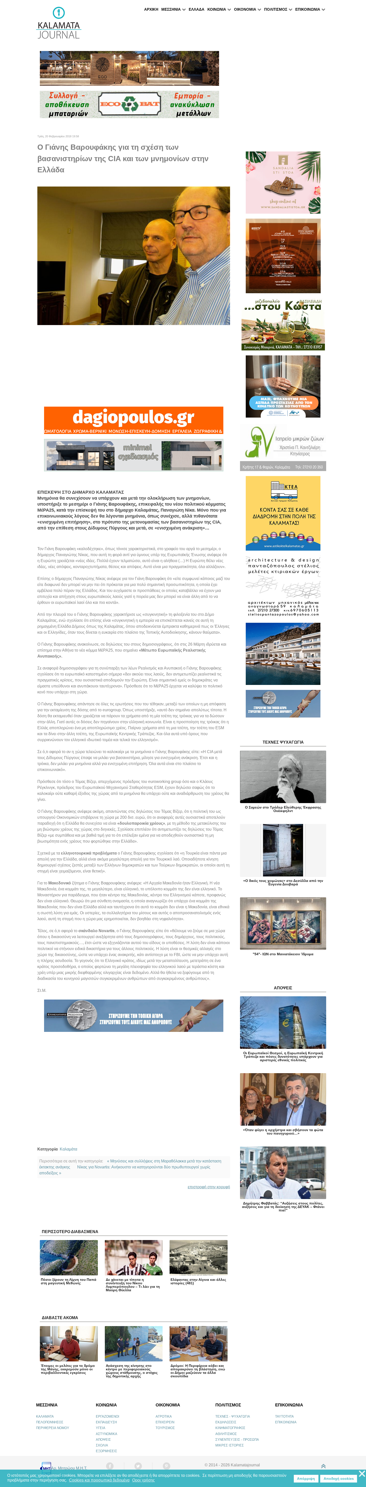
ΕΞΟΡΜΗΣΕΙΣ (106, 1451)
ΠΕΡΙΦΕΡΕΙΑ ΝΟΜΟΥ (52, 1428)
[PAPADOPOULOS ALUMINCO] (133, 457)
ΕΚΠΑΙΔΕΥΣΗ (106, 1422)
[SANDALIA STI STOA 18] (283, 185)
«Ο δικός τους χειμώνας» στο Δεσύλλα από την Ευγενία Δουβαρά (283, 882)
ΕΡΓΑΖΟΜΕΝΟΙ (107, 1416)
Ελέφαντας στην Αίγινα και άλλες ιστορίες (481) (198, 1281)
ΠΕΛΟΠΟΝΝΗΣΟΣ (49, 1422)
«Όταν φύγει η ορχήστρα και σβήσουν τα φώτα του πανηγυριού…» (283, 1131)
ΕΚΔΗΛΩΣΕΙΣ (225, 1422)
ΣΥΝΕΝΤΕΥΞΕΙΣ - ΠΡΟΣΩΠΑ (237, 1439)
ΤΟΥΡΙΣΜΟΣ (165, 1428)
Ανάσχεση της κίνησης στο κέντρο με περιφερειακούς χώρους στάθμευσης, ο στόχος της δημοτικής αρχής (132, 1371)
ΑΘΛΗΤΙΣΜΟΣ (226, 1434)
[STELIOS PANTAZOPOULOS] (283, 589)
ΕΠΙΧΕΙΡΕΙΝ (165, 1422)
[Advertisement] (133, 366)
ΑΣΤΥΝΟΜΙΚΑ (106, 1434)
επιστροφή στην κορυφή (209, 1187)
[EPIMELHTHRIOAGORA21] (283, 706)
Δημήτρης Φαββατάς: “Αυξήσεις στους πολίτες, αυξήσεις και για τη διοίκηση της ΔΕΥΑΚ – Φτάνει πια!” (283, 1206)
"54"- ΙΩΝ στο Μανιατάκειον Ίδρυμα (283, 954)
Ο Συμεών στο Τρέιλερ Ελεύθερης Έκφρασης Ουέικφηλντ (283, 809)
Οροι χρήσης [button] (143, 1480)
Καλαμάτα (68, 1149)
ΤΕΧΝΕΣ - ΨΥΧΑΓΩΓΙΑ (232, 1416)
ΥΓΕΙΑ (100, 1428)
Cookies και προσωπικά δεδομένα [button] (99, 1480)
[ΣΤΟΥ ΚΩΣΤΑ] (283, 326)
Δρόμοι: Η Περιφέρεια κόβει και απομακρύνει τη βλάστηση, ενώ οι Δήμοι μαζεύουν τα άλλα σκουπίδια (198, 1371)
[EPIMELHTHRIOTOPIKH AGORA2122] (133, 1018)
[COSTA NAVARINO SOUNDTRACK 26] (283, 258)
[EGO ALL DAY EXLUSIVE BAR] (129, 70)
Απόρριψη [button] (306, 1479)
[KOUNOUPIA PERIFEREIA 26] (283, 388)
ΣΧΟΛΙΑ (102, 1445)
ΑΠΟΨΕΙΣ (103, 1439)
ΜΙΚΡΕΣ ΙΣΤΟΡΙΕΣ (229, 1445)
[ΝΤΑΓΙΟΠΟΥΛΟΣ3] (133, 422)
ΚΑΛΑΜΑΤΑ (45, 1416)
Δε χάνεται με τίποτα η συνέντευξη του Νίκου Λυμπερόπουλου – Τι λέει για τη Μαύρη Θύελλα (133, 1285)
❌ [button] (362, 1474)
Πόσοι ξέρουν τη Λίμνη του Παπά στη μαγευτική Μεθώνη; (68, 1281)
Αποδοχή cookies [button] (339, 1479)
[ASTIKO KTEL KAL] (283, 515)
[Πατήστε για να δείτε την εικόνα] (133, 255)
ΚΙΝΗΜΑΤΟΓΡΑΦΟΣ (230, 1428)
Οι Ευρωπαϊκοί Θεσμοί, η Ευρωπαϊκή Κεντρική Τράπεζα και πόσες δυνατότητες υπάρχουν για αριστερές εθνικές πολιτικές (283, 1056)
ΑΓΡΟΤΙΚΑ (164, 1416)
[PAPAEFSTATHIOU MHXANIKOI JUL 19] (283, 656)
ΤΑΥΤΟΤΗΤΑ (284, 1416)
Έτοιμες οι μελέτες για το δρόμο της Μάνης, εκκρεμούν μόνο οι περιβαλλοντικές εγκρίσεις (68, 1369)
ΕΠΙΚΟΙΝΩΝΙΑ (286, 1422)
